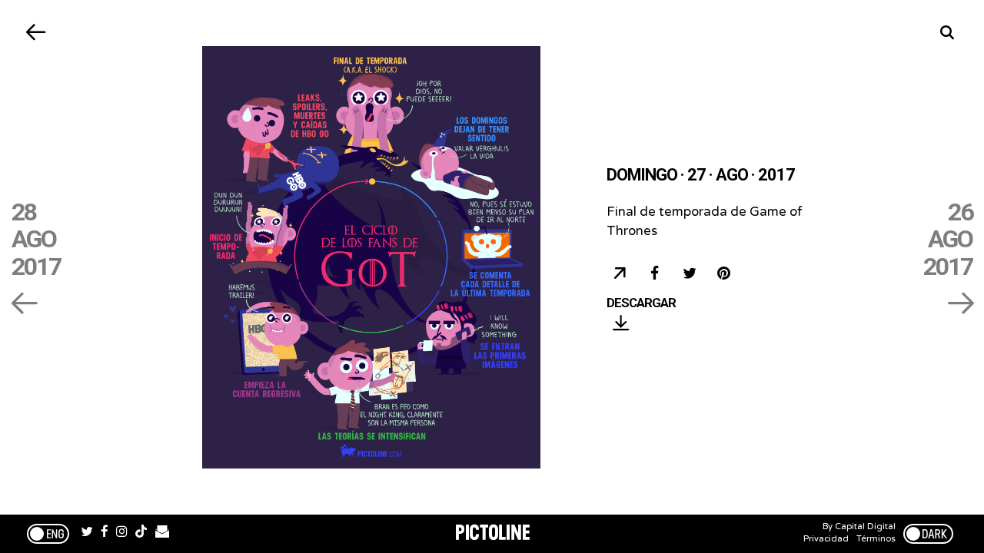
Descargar (641, 303)
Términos (876, 539)
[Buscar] (947, 33)
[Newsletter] (162, 533)
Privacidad (826, 539)
